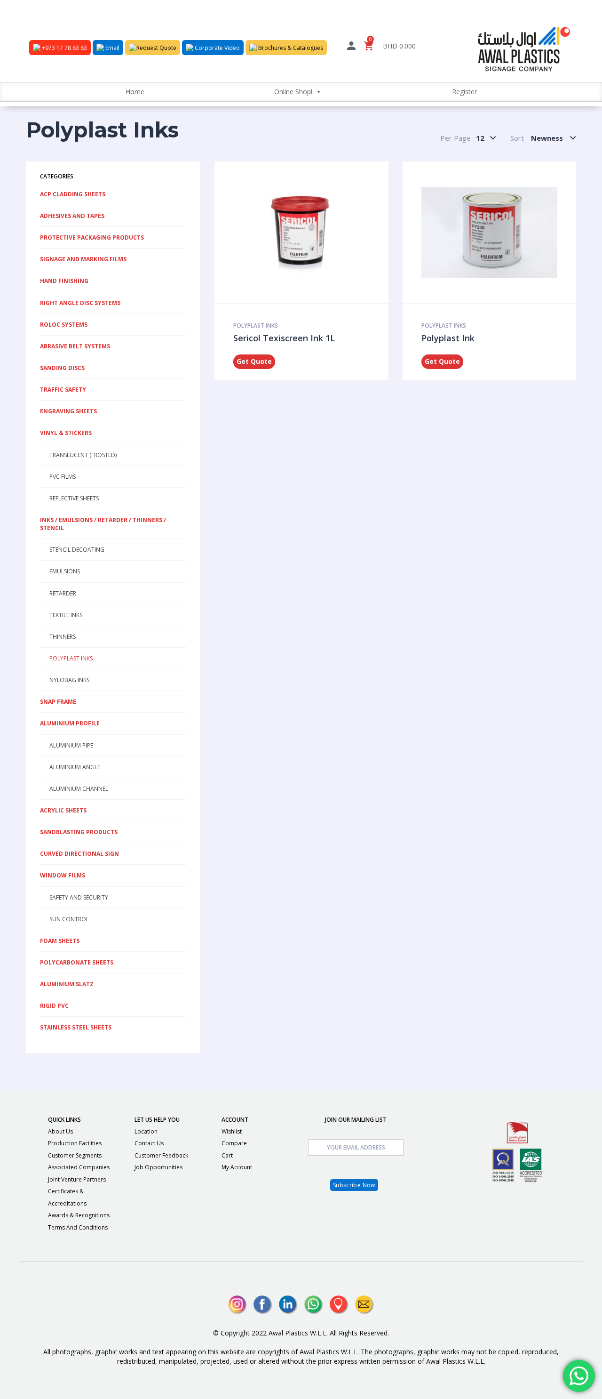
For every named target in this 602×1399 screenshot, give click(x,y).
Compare (234, 1143)
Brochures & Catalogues (290, 48)
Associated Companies (79, 1167)
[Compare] (324, 232)
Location (146, 1131)
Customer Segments (75, 1155)
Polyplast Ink (448, 338)
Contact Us (149, 1143)
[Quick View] (299, 232)
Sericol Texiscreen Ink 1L (284, 338)
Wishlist (232, 1131)
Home (135, 91)
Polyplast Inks (255, 326)
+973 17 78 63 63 (63, 48)
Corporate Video (216, 48)
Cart (227, 1155)
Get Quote (254, 361)
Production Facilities (75, 1143)
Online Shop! (293, 91)
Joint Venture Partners (77, 1179)
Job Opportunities (158, 1167)
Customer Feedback (161, 1155)
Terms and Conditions (78, 1227)
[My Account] (351, 47)
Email (111, 48)
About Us (60, 1131)
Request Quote (156, 48)
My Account (237, 1167)
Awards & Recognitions (79, 1215)
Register (464, 91)
